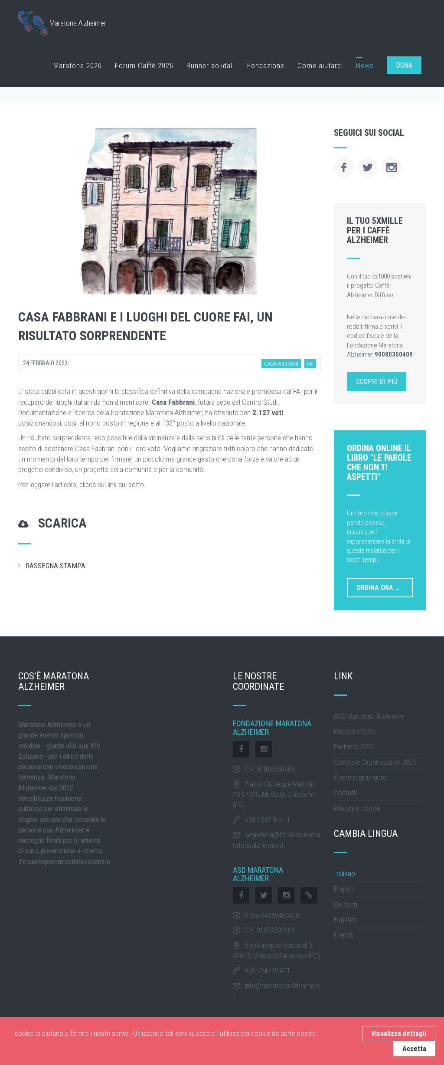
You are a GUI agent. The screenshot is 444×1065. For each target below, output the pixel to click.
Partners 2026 (354, 746)
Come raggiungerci (361, 777)
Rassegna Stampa (55, 565)
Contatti (345, 792)
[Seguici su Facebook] (344, 167)
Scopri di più (376, 381)
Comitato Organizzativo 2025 (375, 762)
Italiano (344, 873)
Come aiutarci (320, 65)
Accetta (414, 1049)
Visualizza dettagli (398, 1033)
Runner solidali (210, 65)
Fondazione (265, 65)
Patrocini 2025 (354, 731)
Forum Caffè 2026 (144, 65)
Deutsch (345, 904)
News (365, 65)
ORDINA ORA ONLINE (384, 587)
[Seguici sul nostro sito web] (308, 895)
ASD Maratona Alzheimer (369, 716)
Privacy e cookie (357, 808)
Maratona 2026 (77, 65)
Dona (404, 65)
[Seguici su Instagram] (392, 167)
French (343, 935)
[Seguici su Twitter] (368, 167)
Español (345, 919)
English (344, 889)
